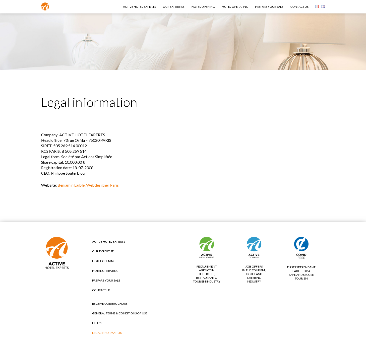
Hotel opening (203, 6)
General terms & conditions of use (119, 313)
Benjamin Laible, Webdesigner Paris (88, 185)
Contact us (299, 6)
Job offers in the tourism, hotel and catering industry (254, 274)
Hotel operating (235, 6)
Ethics (97, 323)
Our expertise (173, 6)
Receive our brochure (109, 303)
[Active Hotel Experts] (45, 7)
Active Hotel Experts (139, 6)
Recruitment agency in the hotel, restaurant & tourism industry (206, 274)
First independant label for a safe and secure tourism (301, 272)
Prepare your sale (269, 6)
